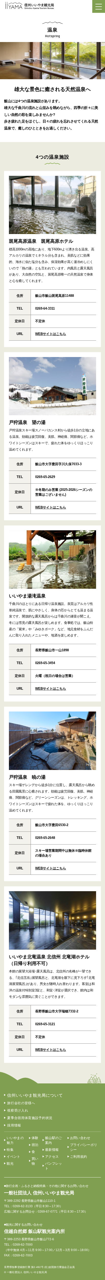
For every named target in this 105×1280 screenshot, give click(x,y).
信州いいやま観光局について (35, 1095)
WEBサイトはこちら (50, 334)
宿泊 (35, 1145)
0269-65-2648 (45, 838)
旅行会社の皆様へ (21, 1103)
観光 (10, 1163)
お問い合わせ (80, 1138)
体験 (35, 1138)
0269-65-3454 (45, 663)
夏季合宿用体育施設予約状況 (29, 1118)
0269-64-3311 (45, 308)
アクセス (52, 1157)
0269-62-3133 (23, 1206)
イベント (13, 1157)
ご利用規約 (78, 1157)
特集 (10, 1150)
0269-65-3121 (45, 1024)
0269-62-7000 (23, 1244)
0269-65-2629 (45, 477)
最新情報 (52, 1150)
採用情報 (14, 1125)
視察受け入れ (17, 1110)
